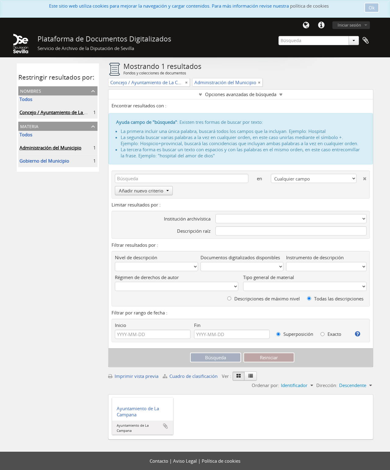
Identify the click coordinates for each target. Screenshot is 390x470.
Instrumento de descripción (315, 257)
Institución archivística (187, 219)
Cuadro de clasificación (193, 376)
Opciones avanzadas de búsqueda (240, 94)
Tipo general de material (268, 277)
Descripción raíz (194, 231)
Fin (197, 325)
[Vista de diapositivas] (238, 376)
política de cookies (309, 6)
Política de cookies (221, 461)
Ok (372, 8)
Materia (29, 126)
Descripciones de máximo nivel (266, 299)
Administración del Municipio (50, 148)
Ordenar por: (265, 385)
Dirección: (326, 385)
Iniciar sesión (349, 25)
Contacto (159, 461)
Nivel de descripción (136, 257)
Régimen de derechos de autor (147, 277)
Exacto (333, 334)
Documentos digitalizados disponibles (240, 257)
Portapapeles (365, 40)
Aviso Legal (185, 461)
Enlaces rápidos (321, 25)
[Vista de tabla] (250, 376)
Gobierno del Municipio (44, 161)
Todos (26, 99)
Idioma (306, 25)
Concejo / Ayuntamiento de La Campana (62, 112)
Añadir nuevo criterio (141, 191)
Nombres (30, 90)
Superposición (297, 334)
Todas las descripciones (338, 299)
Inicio (120, 325)
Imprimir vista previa (135, 376)
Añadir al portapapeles (165, 426)
